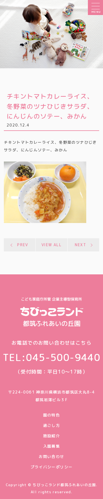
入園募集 (51, 446)
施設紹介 (51, 435)
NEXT (80, 244)
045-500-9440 (63, 357)
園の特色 (51, 415)
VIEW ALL (51, 244)
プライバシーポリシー (51, 466)
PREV (22, 244)
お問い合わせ (51, 456)
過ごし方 (51, 425)
